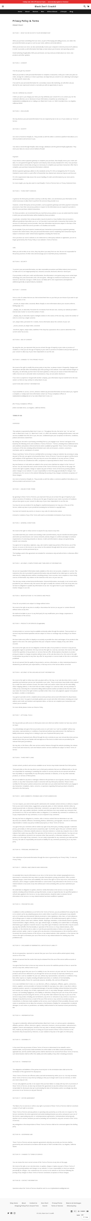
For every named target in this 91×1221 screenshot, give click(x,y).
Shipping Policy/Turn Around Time (27, 1206)
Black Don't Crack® (45, 6)
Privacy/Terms (57, 1203)
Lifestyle (63, 11)
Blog (71, 11)
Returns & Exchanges (73, 1203)
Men (42, 11)
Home (20, 11)
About (27, 11)
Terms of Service (57, 1206)
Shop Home (14, 1203)
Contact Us (33, 1203)
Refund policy (71, 1206)
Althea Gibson (52, 11)
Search (44, 1206)
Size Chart (44, 1203)
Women (35, 11)
